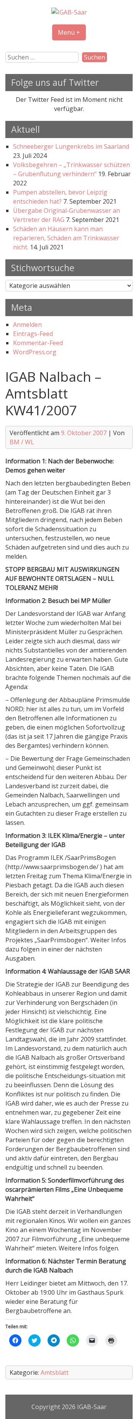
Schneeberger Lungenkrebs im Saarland (71, 146)
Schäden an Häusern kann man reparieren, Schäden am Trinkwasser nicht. (66, 238)
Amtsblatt (55, 1372)
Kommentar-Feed (38, 343)
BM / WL (22, 442)
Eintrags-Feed (33, 333)
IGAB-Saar (92, 1407)
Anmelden (27, 324)
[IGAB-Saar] (69, 12)
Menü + (69, 32)
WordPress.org (34, 352)
